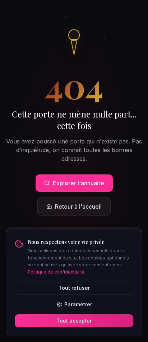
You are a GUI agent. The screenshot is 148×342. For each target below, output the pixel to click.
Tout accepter (74, 320)
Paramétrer (78, 304)
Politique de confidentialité (56, 272)
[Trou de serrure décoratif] (74, 41)
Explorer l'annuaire (78, 183)
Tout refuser (74, 288)
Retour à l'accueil (78, 206)
